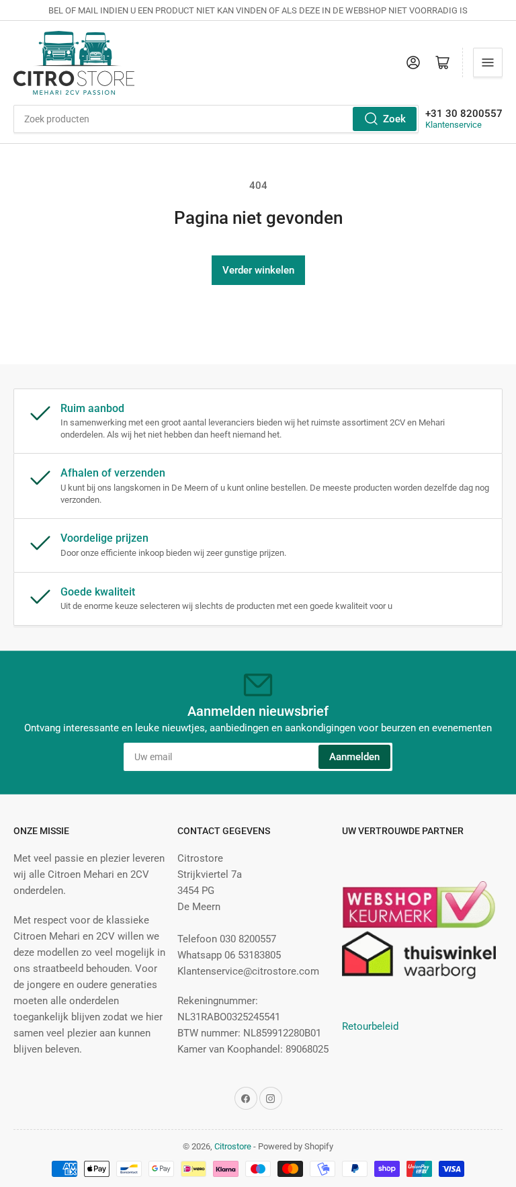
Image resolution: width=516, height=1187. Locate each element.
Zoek (394, 119)
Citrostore (232, 1146)
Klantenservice (453, 125)
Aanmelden (354, 757)
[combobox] (216, 119)
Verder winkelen (258, 270)
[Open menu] (488, 62)
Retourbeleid (370, 1026)
